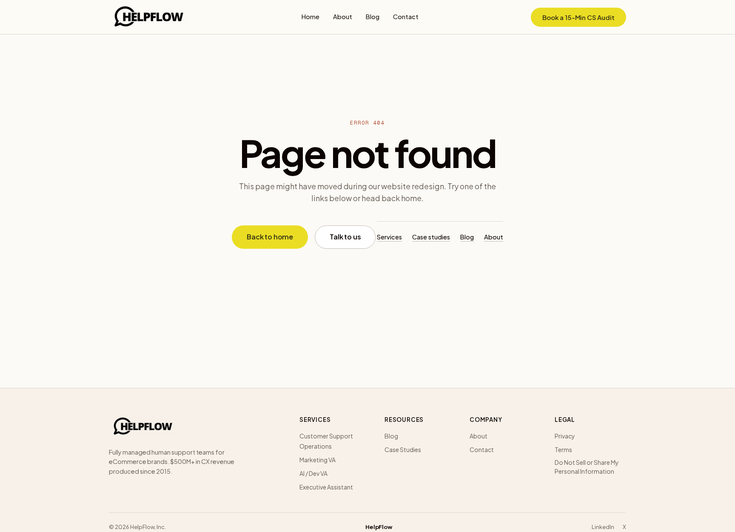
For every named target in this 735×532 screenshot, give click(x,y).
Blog (372, 16)
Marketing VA (317, 460)
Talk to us (345, 236)
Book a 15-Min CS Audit (578, 17)
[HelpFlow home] (149, 17)
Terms (563, 449)
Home (310, 16)
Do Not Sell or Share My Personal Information (587, 466)
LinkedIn (603, 526)
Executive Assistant (326, 487)
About (342, 16)
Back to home (270, 236)
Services (389, 237)
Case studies (431, 237)
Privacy (565, 436)
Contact (406, 16)
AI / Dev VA (313, 473)
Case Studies (403, 449)
